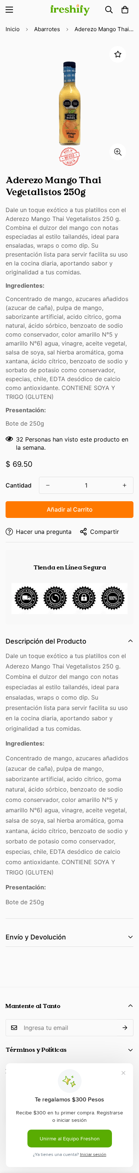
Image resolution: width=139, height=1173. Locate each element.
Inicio (13, 29)
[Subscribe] (125, 1027)
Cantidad (19, 485)
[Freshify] (69, 10)
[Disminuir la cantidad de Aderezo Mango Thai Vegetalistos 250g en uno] (47, 485)
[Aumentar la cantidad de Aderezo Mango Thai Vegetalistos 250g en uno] (124, 485)
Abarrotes (47, 29)
